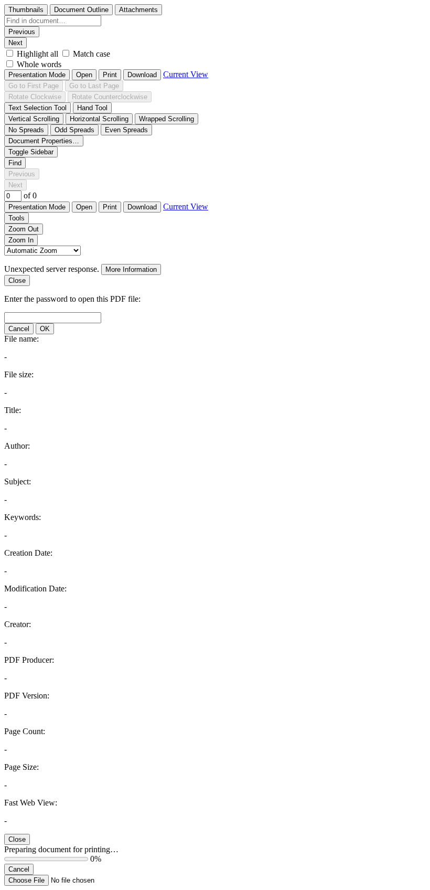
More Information (131, 269)
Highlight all (37, 53)
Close (17, 280)
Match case (91, 53)
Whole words (39, 64)
